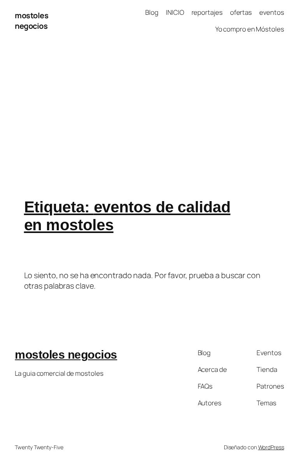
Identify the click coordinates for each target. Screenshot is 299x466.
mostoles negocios (31, 21)
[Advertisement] (149, 122)
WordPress (271, 447)
